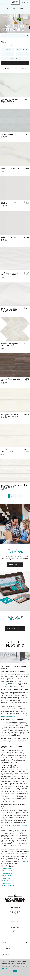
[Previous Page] (6, 496)
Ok (15, 971)
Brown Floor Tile (8, 873)
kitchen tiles (16, 754)
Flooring (11, 16)
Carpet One (4, 16)
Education (6, 954)
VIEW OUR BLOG (13, 564)
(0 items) (27, 2)
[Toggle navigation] (2, 3)
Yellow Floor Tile (7, 880)
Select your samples (13, 628)
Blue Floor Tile (7, 872)
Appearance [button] (21, 54)
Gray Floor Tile (7, 875)
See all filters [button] (14, 63)
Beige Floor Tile (7, 868)
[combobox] (13, 36)
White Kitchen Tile (8, 883)
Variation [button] (14, 58)
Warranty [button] (7, 54)
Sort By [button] (24, 68)
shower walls (6, 741)
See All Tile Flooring (8, 885)
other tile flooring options (8, 716)
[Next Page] (24, 496)
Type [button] (6, 49)
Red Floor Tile (7, 878)
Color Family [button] (21, 49)
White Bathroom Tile (9, 882)
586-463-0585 (15, 11)
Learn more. (5, 968)
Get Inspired (7, 948)
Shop (4, 942)
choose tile (4, 684)
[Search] (27, 36)
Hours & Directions (15, 914)
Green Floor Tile (7, 877)
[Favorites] (25, 2)
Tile (16, 16)
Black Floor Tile (7, 870)
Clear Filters (11, 46)
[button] (22, 2)
